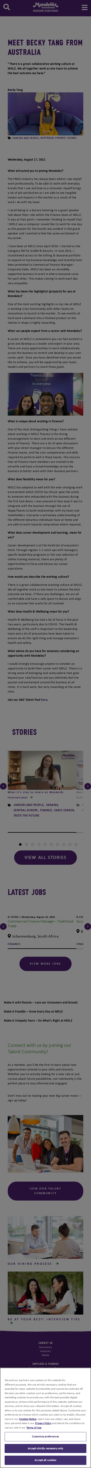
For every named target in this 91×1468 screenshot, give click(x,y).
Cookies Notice (27, 1419)
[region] (45, 1418)
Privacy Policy (43, 1423)
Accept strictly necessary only (45, 1448)
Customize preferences (45, 1436)
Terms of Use (34, 1427)
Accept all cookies (45, 1460)
